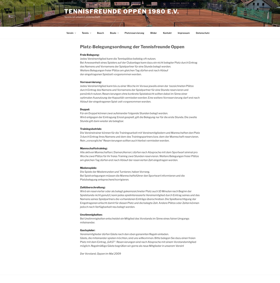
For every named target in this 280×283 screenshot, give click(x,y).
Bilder (153, 33)
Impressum (184, 33)
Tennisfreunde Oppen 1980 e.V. (121, 11)
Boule (113, 33)
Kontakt (167, 33)
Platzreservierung (134, 33)
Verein (69, 33)
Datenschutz (203, 33)
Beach (100, 33)
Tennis (85, 33)
